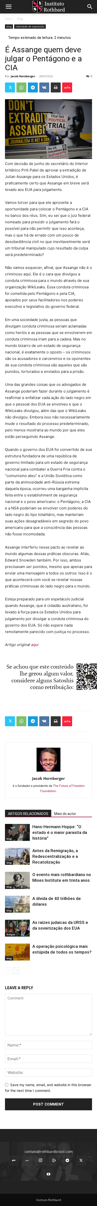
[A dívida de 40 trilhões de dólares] (17, 904)
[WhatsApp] (21, 87)
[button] (8, 6)
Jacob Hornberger (23, 76)
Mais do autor (65, 814)
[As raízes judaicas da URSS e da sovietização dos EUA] (17, 928)
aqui (35, 644)
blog (20, 18)
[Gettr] (67, 87)
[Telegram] (33, 87)
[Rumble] (54, 1161)
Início (8, 18)
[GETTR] (27, 1161)
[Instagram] (41, 1160)
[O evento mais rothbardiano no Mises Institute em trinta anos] (17, 880)
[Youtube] (48, 1174)
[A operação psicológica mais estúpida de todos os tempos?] (17, 952)
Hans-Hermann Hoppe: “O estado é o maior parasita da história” (59, 832)
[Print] (56, 87)
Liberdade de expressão (30, 26)
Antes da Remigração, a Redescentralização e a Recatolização (55, 856)
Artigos (10, 934)
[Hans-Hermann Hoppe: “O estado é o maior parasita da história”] (17, 832)
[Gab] (14, 1161)
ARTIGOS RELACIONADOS (28, 814)
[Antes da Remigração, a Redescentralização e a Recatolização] (17, 856)
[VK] (44, 87)
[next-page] (16, 970)
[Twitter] (10, 87)
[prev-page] (8, 970)
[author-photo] (48, 771)
